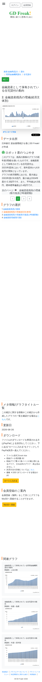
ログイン (15, 5)
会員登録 (27, 5)
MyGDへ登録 (9, 504)
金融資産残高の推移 (11, 209)
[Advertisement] (21, 42)
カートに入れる (10, 481)
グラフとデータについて (18, 672)
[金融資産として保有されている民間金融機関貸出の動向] (22, 582)
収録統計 (5, 672)
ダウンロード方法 (9, 132)
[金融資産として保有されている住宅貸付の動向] (22, 655)
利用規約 (33, 674)
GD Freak (20, 13)
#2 (4, 79)
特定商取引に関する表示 (19, 674)
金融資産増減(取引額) (13, 217)
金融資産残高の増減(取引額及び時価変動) (21, 214)
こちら (31, 469)
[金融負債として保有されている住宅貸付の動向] (22, 618)
